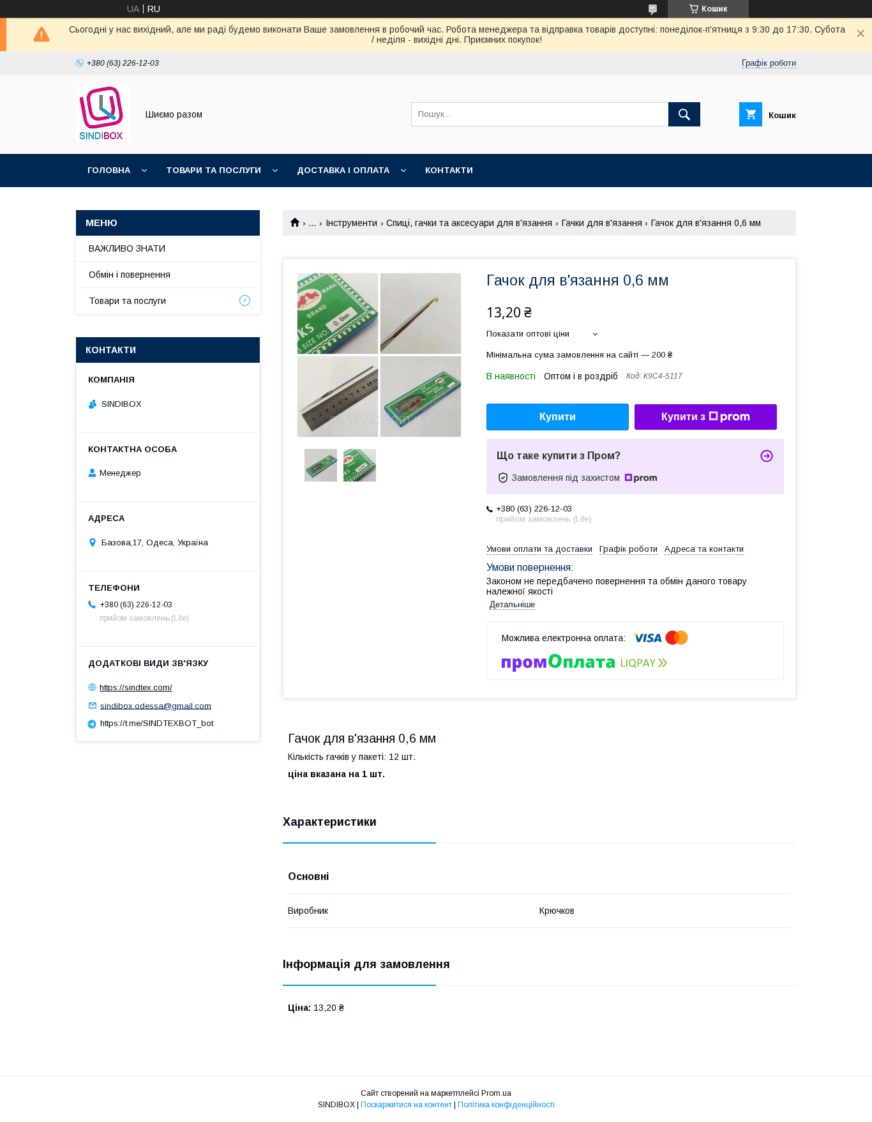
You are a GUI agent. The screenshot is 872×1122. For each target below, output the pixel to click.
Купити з (683, 416)
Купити (557, 416)
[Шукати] (684, 114)
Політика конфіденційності (506, 1104)
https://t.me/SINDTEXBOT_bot (156, 723)
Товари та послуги (213, 170)
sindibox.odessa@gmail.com (155, 705)
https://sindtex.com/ (136, 687)
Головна (108, 170)
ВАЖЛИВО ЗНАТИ (127, 248)
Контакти (449, 170)
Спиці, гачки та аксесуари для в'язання (469, 223)
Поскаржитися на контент (406, 1104)
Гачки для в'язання (602, 223)
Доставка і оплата (343, 170)
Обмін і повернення (129, 274)
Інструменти (351, 223)
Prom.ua (496, 1093)
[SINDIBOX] (103, 137)
